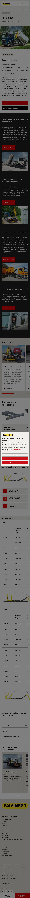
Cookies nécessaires (15, 462)
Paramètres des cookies (15, 455)
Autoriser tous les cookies (15, 458)
